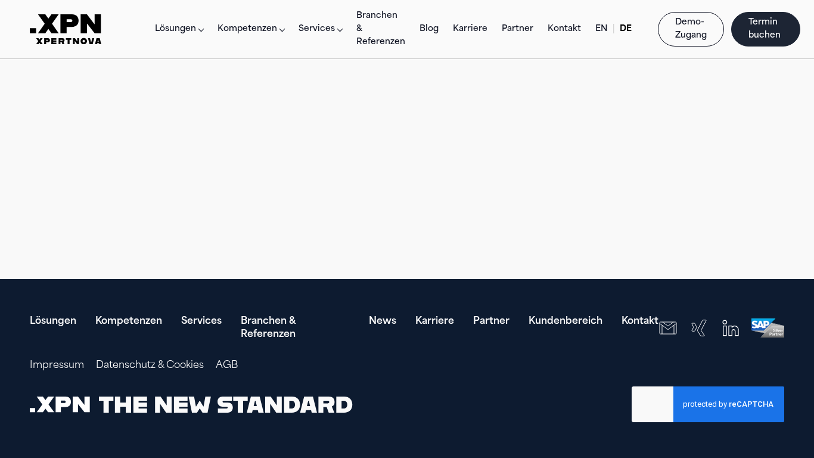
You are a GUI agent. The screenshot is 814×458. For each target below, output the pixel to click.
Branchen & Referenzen (380, 29)
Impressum (57, 365)
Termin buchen (765, 29)
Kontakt (564, 28)
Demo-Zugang (691, 29)
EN (601, 28)
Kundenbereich (565, 321)
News (382, 321)
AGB (227, 365)
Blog (429, 28)
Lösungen (175, 28)
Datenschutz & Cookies (150, 365)
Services (201, 321)
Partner (517, 28)
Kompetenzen (128, 321)
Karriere (470, 28)
